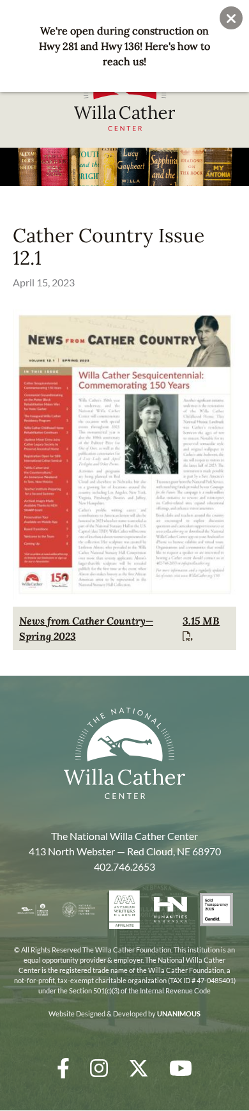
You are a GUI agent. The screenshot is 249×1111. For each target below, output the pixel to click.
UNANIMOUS (178, 1013)
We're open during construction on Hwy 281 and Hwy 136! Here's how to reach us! (124, 46)
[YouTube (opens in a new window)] (180, 1068)
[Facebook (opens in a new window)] (63, 1068)
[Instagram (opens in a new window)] (99, 1068)
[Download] (124, 595)
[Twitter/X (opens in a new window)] (138, 1068)
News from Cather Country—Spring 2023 (86, 628)
